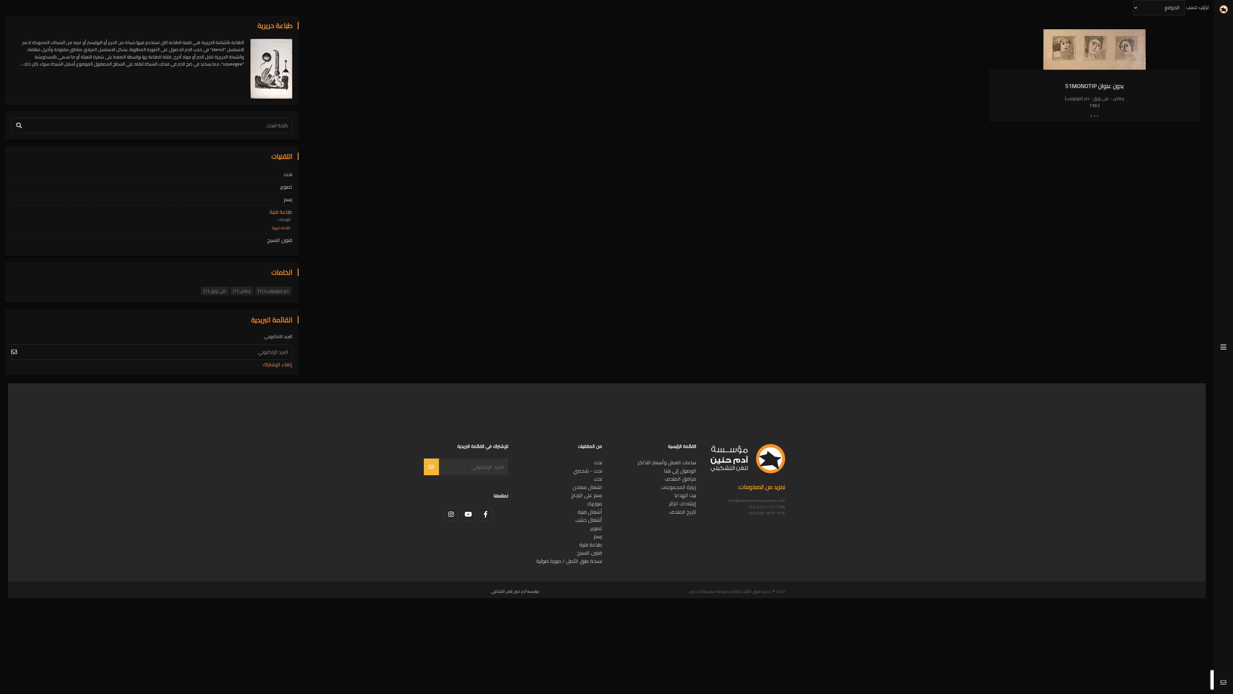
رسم (288, 199)
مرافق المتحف (680, 479)
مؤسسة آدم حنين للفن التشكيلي (515, 591)
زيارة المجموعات (678, 487)
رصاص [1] (242, 291)
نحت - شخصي (587, 471)
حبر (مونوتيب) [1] (273, 291)
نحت (288, 174)
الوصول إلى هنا (680, 471)
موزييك (594, 503)
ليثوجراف (284, 219)
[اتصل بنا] (1223, 683)
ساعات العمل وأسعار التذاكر (667, 462)
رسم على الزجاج (586, 495)
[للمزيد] (1094, 115)
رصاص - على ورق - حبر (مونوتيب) (1094, 98)
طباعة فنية (280, 211)
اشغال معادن (587, 487)
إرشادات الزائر (682, 503)
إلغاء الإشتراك (277, 364)
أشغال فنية (590, 512)
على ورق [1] (215, 291)
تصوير (286, 186)
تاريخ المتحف (682, 512)
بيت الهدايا (685, 495)
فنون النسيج (279, 240)
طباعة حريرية (281, 228)
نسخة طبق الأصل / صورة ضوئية (569, 561)
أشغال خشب (588, 520)
